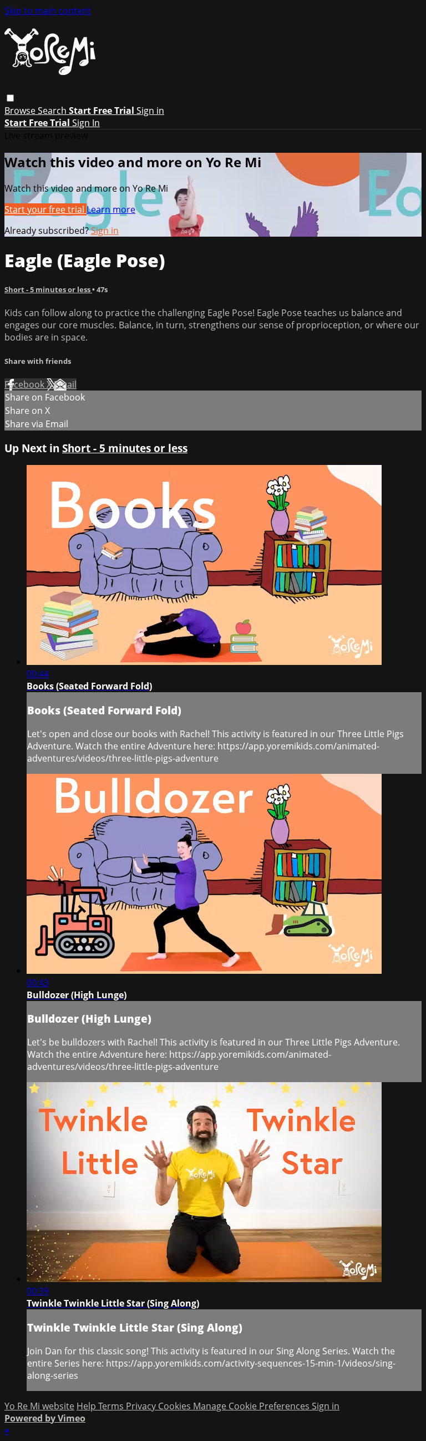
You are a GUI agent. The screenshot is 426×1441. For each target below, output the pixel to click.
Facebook (25, 384)
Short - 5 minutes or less (48, 289)
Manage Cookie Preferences (252, 1406)
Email (65, 384)
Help (87, 1406)
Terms (112, 1406)
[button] (10, 98)
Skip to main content (47, 10)
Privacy (142, 1406)
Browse (21, 110)
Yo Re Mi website (39, 1406)
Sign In (86, 123)
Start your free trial (45, 209)
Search (53, 110)
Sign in (150, 110)
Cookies (175, 1406)
